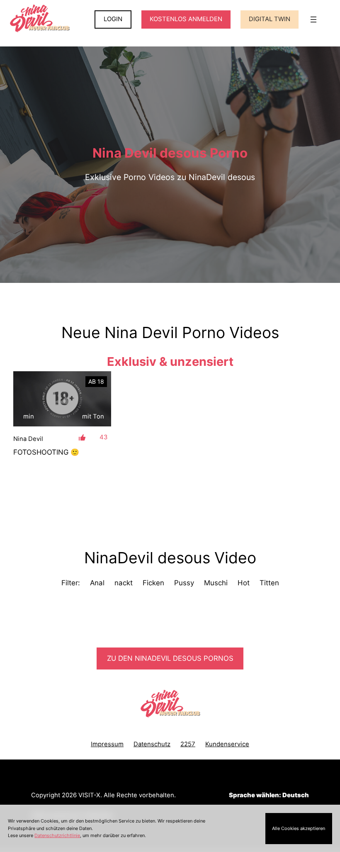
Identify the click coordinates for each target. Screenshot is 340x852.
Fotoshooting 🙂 (46, 452)
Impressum (107, 744)
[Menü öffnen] (313, 19)
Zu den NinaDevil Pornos (170, 658)
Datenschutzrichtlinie (57, 835)
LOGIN (113, 19)
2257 (187, 744)
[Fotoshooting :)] (62, 398)
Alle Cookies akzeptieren (298, 828)
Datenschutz (152, 744)
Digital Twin (269, 19)
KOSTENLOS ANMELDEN (186, 19)
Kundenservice (227, 744)
